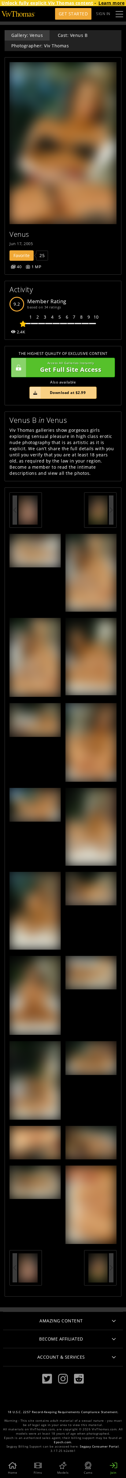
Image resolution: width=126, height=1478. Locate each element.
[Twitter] (47, 1379)
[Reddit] (79, 1379)
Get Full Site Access (70, 367)
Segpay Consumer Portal (99, 1446)
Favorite (21, 255)
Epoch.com (62, 1442)
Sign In (103, 13)
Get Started (73, 14)
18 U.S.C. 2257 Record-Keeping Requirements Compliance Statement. (63, 1412)
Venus (19, 234)
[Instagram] (63, 1379)
